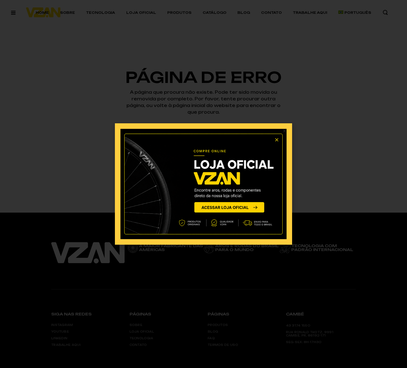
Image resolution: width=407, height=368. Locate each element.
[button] (284, 131)
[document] (203, 184)
